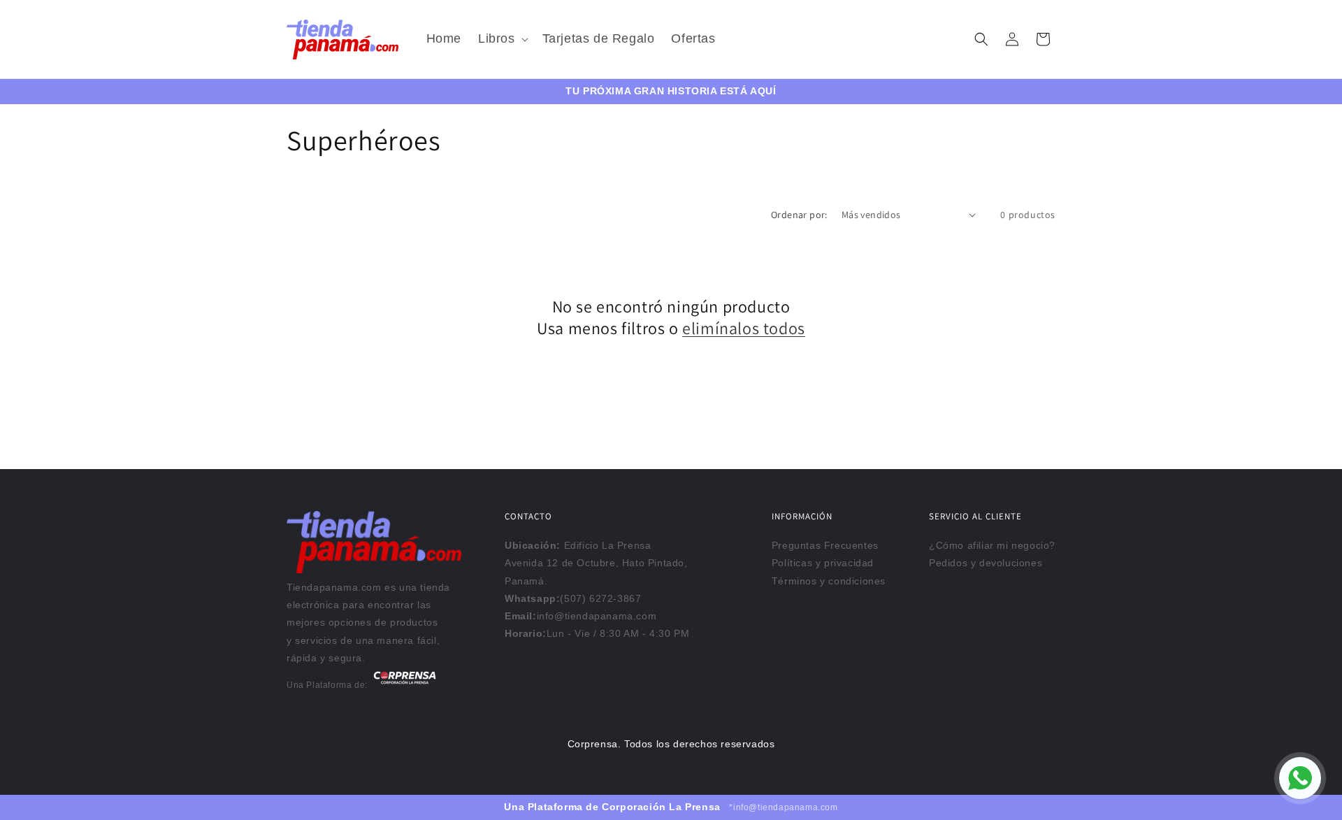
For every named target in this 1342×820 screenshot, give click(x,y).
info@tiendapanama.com (597, 615)
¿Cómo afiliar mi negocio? (992, 545)
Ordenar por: (799, 214)
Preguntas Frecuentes (825, 545)
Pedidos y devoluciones (985, 562)
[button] (502, 38)
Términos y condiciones (829, 581)
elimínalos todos (743, 328)
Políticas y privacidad (823, 562)
